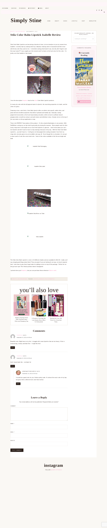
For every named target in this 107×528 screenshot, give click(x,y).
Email (12, 432)
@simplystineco (56, 469)
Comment (13, 406)
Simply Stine (26, 20)
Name (12, 423)
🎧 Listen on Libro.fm (84, 101)
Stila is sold (52, 270)
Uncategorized (20, 31)
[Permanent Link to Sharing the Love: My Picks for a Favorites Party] (56, 316)
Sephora (25, 100)
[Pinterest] (99, 8)
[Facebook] (97, 8)
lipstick (36, 279)
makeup (41, 279)
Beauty (12, 31)
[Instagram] (102, 8)
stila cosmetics (49, 279)
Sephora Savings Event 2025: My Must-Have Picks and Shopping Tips (21, 319)
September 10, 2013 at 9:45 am (29, 373)
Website (12, 440)
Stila (35, 100)
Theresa (20, 335)
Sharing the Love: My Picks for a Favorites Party (56, 320)
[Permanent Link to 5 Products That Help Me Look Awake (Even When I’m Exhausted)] (39, 316)
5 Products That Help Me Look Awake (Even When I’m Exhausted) (39, 320)
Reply (12, 347)
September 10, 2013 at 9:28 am (24, 337)
